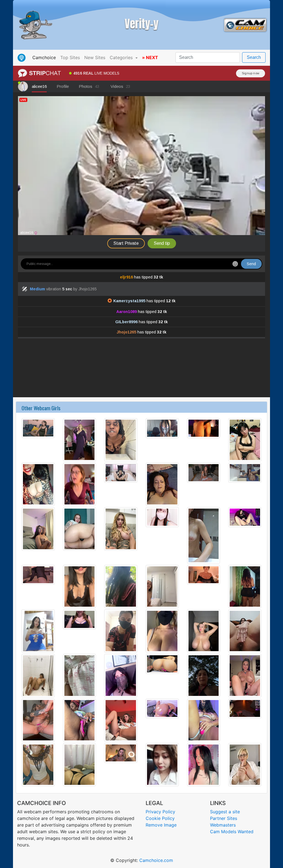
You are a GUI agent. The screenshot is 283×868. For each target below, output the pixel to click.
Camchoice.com (156, 860)
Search (254, 57)
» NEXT (150, 57)
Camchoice (45, 57)
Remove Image (161, 825)
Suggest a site (225, 811)
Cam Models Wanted (231, 831)
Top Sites (70, 57)
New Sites (94, 57)
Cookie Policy (160, 818)
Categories (122, 57)
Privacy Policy (160, 811)
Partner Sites (223, 818)
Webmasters (223, 825)
